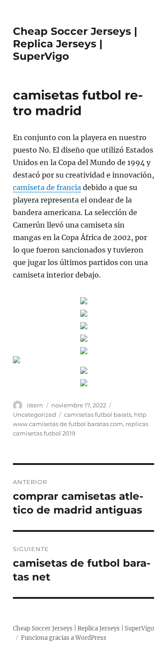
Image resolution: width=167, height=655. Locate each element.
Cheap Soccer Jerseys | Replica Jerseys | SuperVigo (75, 43)
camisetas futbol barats (97, 414)
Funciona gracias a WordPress (63, 638)
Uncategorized (34, 414)
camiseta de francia (47, 187)
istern (35, 405)
